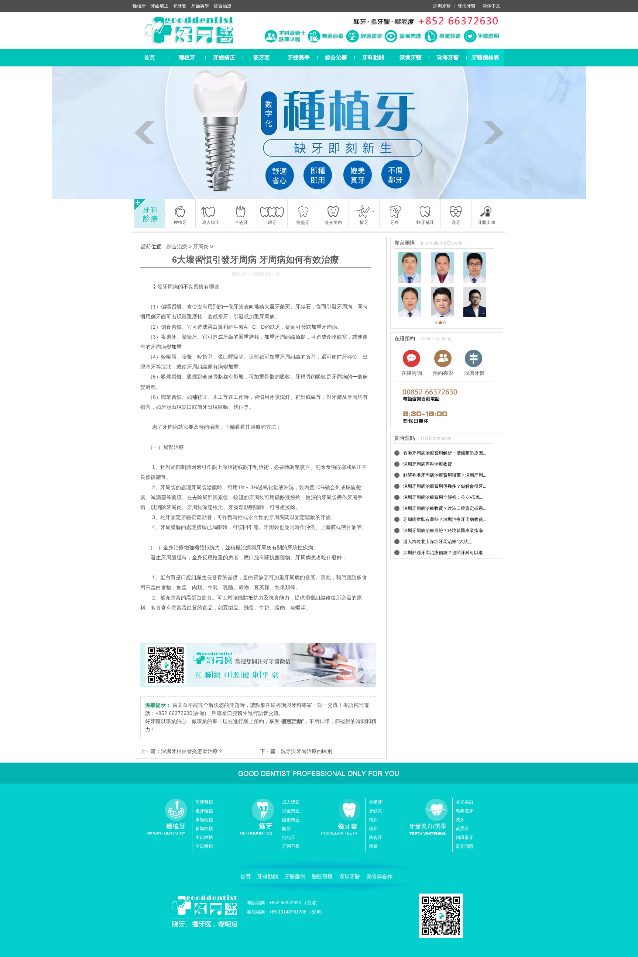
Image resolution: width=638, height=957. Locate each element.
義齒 (373, 846)
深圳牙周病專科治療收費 (427, 464)
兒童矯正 (291, 810)
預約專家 (443, 373)
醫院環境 (322, 877)
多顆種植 (204, 828)
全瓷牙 (375, 802)
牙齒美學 (200, 5)
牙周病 (170, 287)
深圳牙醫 (442, 5)
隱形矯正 (291, 819)
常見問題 (464, 846)
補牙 (373, 819)
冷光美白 (464, 802)
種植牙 (139, 5)
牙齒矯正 (159, 5)
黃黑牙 (462, 828)
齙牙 (286, 828)
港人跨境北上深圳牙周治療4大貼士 (437, 541)
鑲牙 (373, 828)
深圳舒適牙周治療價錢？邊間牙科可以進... (444, 552)
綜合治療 (222, 5)
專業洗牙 (464, 810)
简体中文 (491, 5)
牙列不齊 (291, 846)
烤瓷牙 (375, 837)
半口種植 (204, 837)
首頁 (149, 57)
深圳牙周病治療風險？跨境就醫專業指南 (443, 530)
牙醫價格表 (485, 57)
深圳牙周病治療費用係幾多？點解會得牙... (444, 486)
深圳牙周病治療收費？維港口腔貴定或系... (444, 508)
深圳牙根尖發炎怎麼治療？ (192, 751)
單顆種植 (204, 819)
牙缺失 (375, 810)
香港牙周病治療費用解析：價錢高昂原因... (444, 453)
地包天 (288, 837)
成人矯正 (291, 802)
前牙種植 (204, 802)
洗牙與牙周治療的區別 (306, 751)
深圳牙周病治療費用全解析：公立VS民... (443, 497)
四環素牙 (464, 837)
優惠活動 (291, 721)
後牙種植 (204, 810)
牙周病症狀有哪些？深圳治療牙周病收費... (444, 519)
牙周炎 (201, 246)
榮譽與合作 (379, 877)
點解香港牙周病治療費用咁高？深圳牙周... (444, 475)
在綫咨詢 (411, 373)
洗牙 (460, 819)
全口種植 (204, 846)
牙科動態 (373, 57)
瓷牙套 (179, 5)
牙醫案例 (295, 877)
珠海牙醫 (467, 5)
